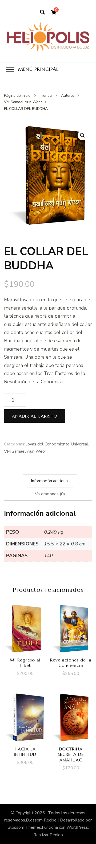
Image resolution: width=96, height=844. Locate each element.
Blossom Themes (24, 827)
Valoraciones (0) (50, 494)
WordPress (77, 827)
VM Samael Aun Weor (25, 451)
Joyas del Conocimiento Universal (57, 444)
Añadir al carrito (34, 416)
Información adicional (50, 481)
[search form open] (42, 12)
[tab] (50, 481)
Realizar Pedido (48, 835)
